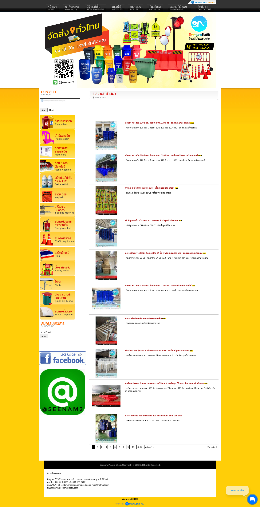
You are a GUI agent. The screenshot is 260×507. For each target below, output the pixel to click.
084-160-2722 (79, 482)
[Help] (51, 109)
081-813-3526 (61, 482)
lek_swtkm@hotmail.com (69, 484)
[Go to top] (212, 447)
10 (133, 447)
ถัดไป (139, 447)
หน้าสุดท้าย (149, 447)
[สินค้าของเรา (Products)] (72, 8)
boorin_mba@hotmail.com (97, 484)
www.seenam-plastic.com (66, 487)
